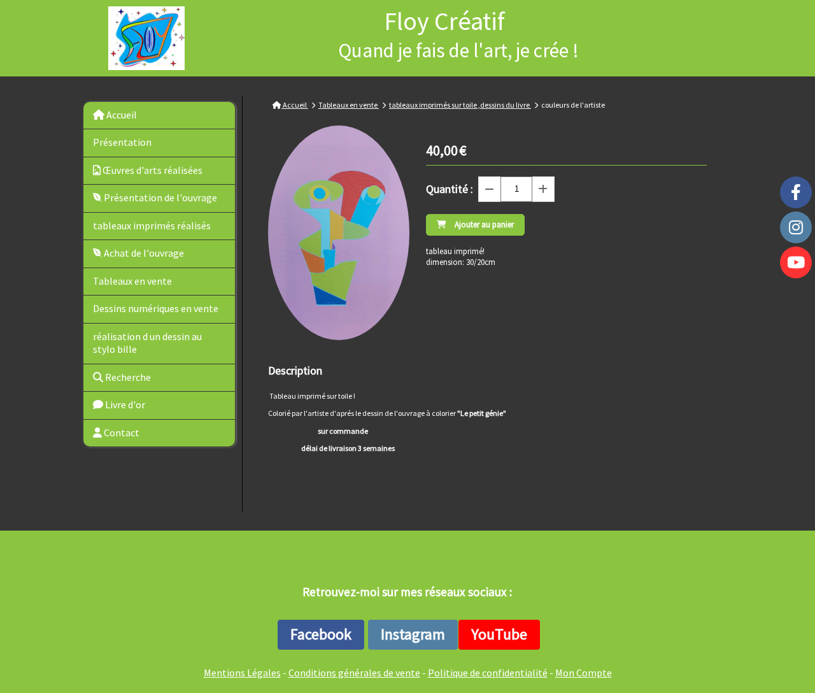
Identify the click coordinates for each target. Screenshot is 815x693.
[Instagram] (796, 227)
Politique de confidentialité (488, 672)
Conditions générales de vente (354, 672)
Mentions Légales (242, 672)
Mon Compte (583, 672)
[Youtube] (796, 262)
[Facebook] (796, 192)
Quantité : (449, 189)
